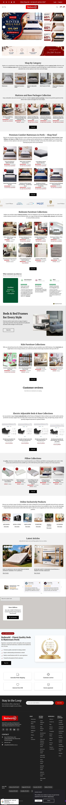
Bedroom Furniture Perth (19, 86)
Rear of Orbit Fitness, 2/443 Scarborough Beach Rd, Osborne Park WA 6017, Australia (12, 739)
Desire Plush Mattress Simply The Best (9, 184)
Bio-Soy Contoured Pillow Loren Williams (7, 480)
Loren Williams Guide (42, 722)
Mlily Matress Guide (42, 728)
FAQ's (60, 755)
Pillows (32, 735)
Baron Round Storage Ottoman (9, 258)
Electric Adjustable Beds (32, 86)
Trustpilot (51, 731)
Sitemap (60, 753)
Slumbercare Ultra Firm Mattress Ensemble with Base (58, 118)
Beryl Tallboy (56, 258)
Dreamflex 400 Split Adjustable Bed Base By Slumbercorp (25, 439)
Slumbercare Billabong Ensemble (8, 117)
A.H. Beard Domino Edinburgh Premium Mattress (56, 184)
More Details (6, 573)
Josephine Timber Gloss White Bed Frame (9, 368)
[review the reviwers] (39, 582)
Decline (48, 800)
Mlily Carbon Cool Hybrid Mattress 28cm (25, 162)
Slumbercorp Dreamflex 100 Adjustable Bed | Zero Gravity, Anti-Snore (57, 440)
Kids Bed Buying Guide (42, 767)
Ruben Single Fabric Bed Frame (56, 368)
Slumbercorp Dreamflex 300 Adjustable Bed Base (41, 439)
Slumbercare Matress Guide (43, 735)
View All (33, 194)
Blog (50, 724)
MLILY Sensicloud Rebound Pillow (20, 480)
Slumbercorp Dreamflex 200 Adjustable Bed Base (9, 439)
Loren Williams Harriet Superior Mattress (41, 162)
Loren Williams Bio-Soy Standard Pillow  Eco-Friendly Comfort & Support (33, 481)
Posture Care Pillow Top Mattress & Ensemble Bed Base (33, 118)
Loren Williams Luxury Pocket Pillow (58, 480)
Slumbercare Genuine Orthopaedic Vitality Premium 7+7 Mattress (40, 184)
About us (51, 719)
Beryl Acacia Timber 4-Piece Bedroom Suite (56, 237)
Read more (31, 296)
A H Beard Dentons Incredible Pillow (46, 480)
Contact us (51, 721)
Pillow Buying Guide (41, 761)
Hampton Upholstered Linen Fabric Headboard (25, 237)
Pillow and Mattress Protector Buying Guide (42, 743)
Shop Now (8, 330)
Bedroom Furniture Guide (42, 774)
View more (6, 526)
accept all (38, 800)
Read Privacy (51, 796)
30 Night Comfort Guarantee (61, 722)
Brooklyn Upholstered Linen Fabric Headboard (41, 237)
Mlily (17, 139)
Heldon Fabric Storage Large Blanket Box (10, 237)
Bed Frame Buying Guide (42, 751)
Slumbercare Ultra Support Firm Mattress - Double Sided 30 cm (25, 184)
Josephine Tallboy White (41, 258)
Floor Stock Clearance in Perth (58, 86)
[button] (57, 7)
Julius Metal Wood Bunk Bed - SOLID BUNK (25, 368)
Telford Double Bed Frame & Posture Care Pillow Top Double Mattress (20, 118)
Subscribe (59, 702)
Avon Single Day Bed (40, 368)
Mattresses (4, 86)
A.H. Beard (11, 139)
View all (33, 127)
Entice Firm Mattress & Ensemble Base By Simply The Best (45, 118)
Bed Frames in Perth (45, 86)
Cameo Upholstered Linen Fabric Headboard (25, 259)
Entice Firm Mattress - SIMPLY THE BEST (10, 162)
